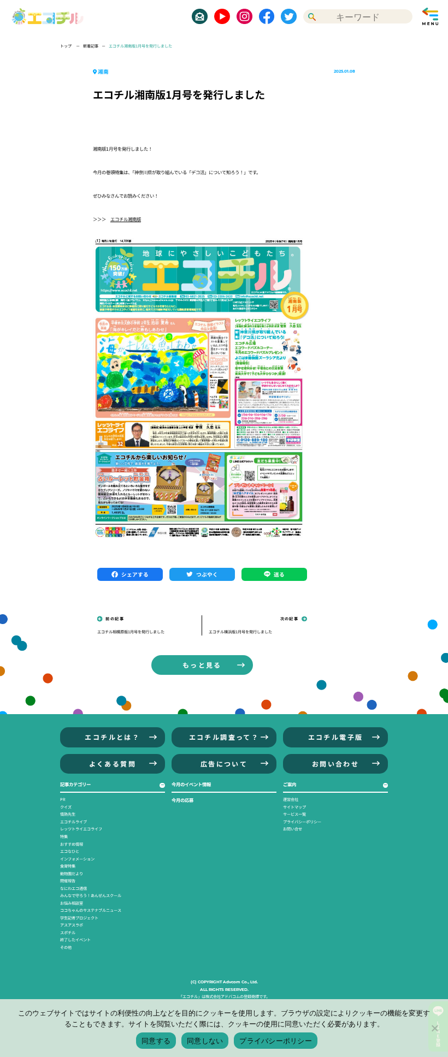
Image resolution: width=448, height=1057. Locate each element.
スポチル (67, 932)
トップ (66, 46)
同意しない (205, 1040)
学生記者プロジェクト (79, 918)
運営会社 (290, 799)
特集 (64, 836)
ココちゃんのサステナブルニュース (90, 910)
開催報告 (67, 880)
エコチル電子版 (335, 736)
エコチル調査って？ (224, 736)
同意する (156, 1040)
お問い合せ (292, 829)
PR (63, 799)
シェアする (135, 574)
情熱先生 (67, 814)
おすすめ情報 (71, 844)
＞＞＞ (117, 219)
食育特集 (67, 866)
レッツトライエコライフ (81, 829)
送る (279, 574)
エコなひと (69, 851)
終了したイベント (75, 939)
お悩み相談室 (71, 903)
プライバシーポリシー (302, 821)
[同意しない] (434, 1028)
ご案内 (289, 784)
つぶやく (207, 574)
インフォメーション (77, 859)
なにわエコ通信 (73, 888)
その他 (66, 947)
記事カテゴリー (75, 784)
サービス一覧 (294, 814)
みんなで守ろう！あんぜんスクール (90, 895)
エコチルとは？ (112, 736)
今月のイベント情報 (191, 784)
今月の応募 (182, 800)
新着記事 (90, 46)
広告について (224, 763)
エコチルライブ (73, 821)
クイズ (66, 807)
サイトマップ (294, 807)
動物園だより (71, 873)
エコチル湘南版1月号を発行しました (140, 46)
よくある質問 (112, 763)
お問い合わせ (335, 763)
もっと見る (202, 664)
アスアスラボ (71, 925)
